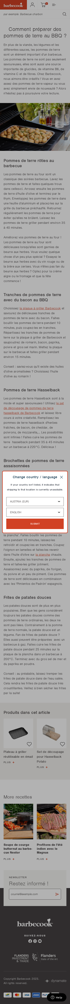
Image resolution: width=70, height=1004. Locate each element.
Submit (35, 523)
